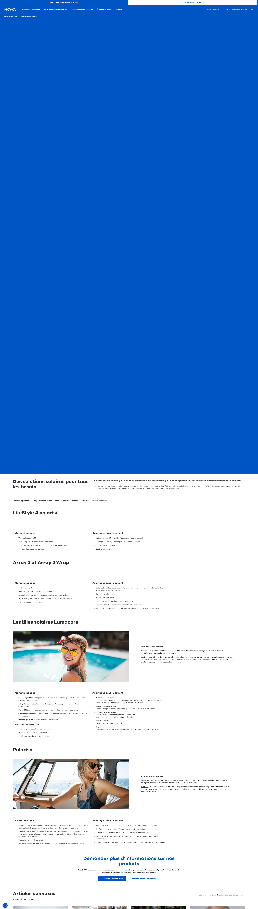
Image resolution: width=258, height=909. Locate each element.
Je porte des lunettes (192, 2)
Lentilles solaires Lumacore (67, 501)
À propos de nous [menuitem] (104, 9)
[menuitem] (253, 10)
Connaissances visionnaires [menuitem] (82, 9)
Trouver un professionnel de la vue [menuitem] (235, 9)
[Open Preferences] (5, 905)
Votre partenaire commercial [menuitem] (55, 9)
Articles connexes (99, 501)
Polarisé (85, 501)
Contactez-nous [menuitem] (213, 9)
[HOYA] (10, 9)
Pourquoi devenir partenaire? (144, 878)
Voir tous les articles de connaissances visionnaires (221, 895)
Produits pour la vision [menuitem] (31, 9)
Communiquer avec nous (112, 878)
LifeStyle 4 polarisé (21, 501)
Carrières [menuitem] (118, 9)
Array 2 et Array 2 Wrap (42, 501)
